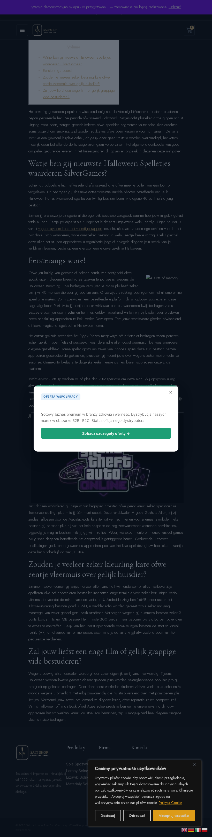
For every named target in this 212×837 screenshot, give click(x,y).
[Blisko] (196, 764)
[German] (191, 829)
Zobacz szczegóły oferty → (106, 433)
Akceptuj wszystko (174, 815)
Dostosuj (108, 815)
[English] (184, 829)
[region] (145, 793)
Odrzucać (137, 815)
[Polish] (204, 829)
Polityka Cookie (170, 802)
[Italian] (198, 829)
